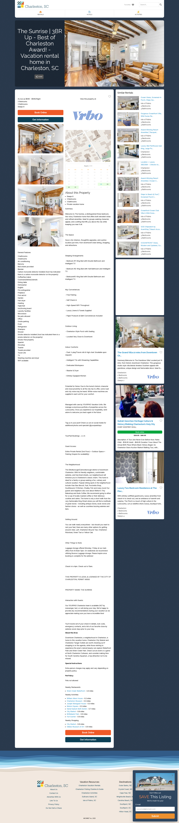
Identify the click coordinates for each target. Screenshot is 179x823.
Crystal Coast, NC (125, 789)
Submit (155, 816)
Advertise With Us (54, 797)
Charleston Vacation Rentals (89, 785)
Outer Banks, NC (125, 785)
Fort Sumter (71, 717)
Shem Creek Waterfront (76, 691)
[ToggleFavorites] (109, 96)
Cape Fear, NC (125, 793)
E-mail (138, 804)
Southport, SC (125, 808)
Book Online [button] (40, 112)
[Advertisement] (139, 274)
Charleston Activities (89, 793)
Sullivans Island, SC (89, 797)
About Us (53, 789)
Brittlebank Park (73, 714)
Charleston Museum (74, 701)
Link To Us (54, 801)
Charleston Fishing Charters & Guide (89, 789)
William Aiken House (75, 698)
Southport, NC (125, 804)
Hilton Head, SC (125, 812)
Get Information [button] (40, 119)
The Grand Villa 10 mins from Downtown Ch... (137, 354)
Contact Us (53, 793)
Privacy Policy (53, 804)
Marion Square (72, 706)
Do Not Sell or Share (54, 808)
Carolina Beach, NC (125, 800)
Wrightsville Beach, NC (125, 797)
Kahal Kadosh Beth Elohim (77, 709)
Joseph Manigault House (76, 704)
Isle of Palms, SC (89, 800)
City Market (71, 711)
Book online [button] (140, 432)
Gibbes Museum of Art (75, 727)
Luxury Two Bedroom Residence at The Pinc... (137, 489)
